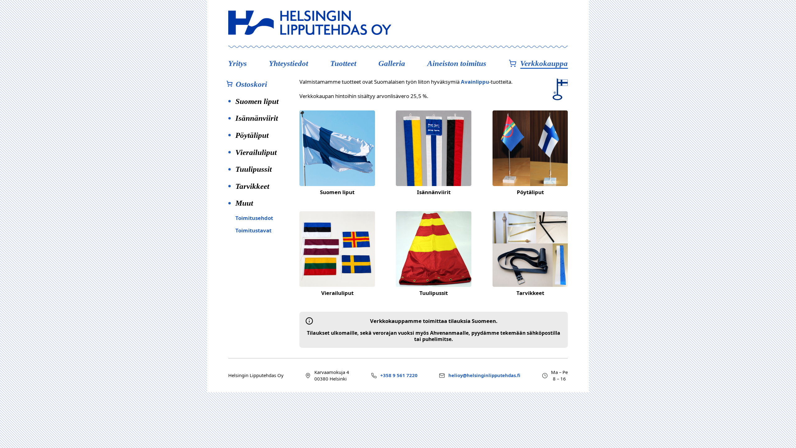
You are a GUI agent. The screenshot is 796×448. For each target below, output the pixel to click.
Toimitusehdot (254, 218)
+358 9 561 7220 (399, 375)
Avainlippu (475, 81)
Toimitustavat (253, 230)
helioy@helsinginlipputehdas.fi (484, 375)
